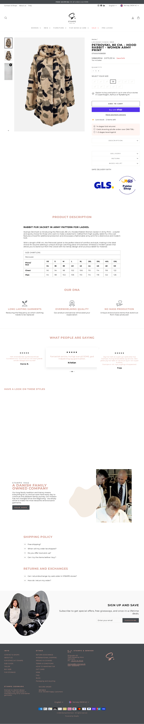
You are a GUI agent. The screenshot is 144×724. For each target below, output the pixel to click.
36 (107, 82)
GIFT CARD (40, 669)
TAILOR (7, 666)
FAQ (30, 5)
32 (95, 82)
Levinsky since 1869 (103, 42)
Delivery (116, 153)
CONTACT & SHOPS (11, 655)
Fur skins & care (78, 28)
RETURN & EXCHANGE (44, 655)
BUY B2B (7, 669)
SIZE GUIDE (8, 663)
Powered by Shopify (72, 716)
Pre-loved (107, 28)
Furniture (59, 28)
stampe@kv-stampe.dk (76, 664)
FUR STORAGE (9, 672)
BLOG (38, 678)
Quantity (97, 67)
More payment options (116, 115)
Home (94, 39)
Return (116, 158)
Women (35, 28)
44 (132, 82)
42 (125, 82)
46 (95, 87)
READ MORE (21, 507)
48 (101, 87)
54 (119, 87)
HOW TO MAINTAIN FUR (45, 666)
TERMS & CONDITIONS (44, 663)
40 (119, 82)
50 (107, 87)
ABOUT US (8, 657)
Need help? (115, 163)
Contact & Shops (10, 5)
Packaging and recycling (45, 681)
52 (113, 87)
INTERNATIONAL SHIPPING (46, 657)
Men (46, 28)
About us (22, 5)
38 (113, 82)
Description (116, 140)
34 (101, 82)
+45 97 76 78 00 (77, 661)
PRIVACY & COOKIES (44, 660)
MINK (38, 672)
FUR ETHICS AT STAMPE (13, 660)
